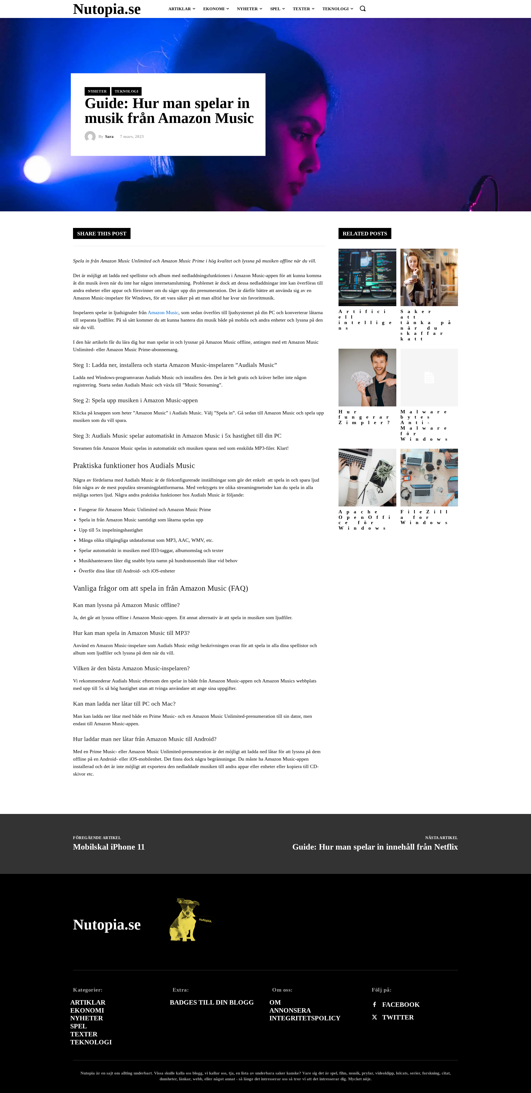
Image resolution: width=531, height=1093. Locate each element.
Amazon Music (163, 312)
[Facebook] (374, 1005)
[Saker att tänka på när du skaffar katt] (429, 277)
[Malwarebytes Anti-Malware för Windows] (429, 377)
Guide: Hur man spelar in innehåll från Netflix (375, 846)
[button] (362, 8)
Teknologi (127, 91)
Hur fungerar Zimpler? (366, 417)
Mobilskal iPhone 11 (109, 846)
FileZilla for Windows (426, 517)
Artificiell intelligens (367, 319)
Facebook (401, 1004)
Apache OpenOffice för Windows (367, 520)
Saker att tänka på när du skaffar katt (427, 325)
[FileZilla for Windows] (429, 477)
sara (109, 137)
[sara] (91, 136)
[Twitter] (374, 1018)
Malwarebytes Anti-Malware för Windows (426, 425)
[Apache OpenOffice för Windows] (367, 477)
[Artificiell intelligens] (367, 277)
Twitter (398, 1017)
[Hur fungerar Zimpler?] (367, 377)
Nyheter (97, 91)
